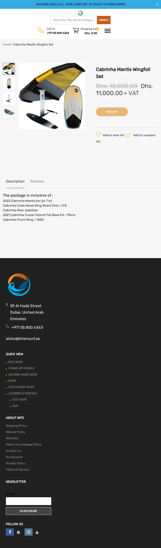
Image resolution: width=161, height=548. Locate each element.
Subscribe (28, 511)
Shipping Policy (16, 425)
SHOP (12, 381)
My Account (14, 457)
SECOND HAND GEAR (22, 374)
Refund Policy (15, 432)
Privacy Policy (15, 463)
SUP (15, 406)
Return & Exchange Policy (23, 444)
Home (7, 44)
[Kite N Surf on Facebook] (10, 532)
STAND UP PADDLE (21, 368)
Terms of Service (17, 469)
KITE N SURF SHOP (21, 387)
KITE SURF (15, 362)
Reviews (37, 181)
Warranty (12, 438)
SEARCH (103, 20)
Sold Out (111, 111)
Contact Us (13, 451)
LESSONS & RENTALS (22, 393)
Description (15, 181)
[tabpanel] (52, 96)
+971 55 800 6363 (58, 33)
